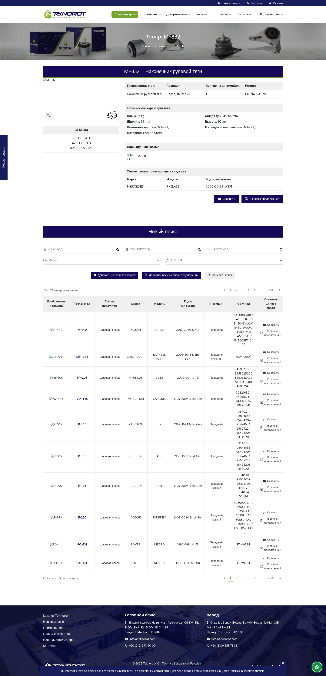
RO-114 (82, 544)
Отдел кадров (270, 14)
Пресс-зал (244, 14)
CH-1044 (82, 357)
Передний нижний (216, 486)
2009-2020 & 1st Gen (187, 517)
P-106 (82, 486)
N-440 (82, 330)
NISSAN (136, 330)
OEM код (243, 304)
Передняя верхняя (216, 357)
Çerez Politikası (231, 671)
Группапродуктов (109, 304)
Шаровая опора (110, 330)
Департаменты (176, 14)
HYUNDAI (135, 378)
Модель (159, 304)
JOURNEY (159, 517)
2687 (271, 290)
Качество (202, 14)
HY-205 (82, 378)
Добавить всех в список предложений (173, 275)
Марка (135, 304)
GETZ (159, 378)
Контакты (49, 646)
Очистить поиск (221, 275)
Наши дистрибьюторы (58, 640)
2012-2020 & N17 (187, 330)
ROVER (135, 544)
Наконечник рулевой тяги (144, 94)
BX (159, 424)
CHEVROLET (135, 357)
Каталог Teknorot (55, 616)
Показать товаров (60, 578)
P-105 (82, 424)
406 (159, 486)
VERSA (159, 330)
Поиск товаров (125, 14)
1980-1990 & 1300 (188, 563)
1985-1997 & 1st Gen (187, 456)
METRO (159, 544)
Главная (146, 46)
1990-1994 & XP (188, 544)
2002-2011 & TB (188, 378)
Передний (216, 330)
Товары (222, 14)
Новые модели (53, 622)
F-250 (82, 517)
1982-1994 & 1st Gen (188, 424)
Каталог (164, 46)
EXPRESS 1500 (159, 357)
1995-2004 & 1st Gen (188, 399)
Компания (151, 14)
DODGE (135, 517)
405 (159, 456)
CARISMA (159, 399)
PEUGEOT (136, 456)
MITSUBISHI (136, 399)
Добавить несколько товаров (116, 275)
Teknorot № (82, 304)
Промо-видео (53, 628)
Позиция (216, 304)
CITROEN (135, 424)
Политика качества (56, 634)
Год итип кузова (188, 304)
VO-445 (82, 399)
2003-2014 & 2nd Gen (188, 357)
